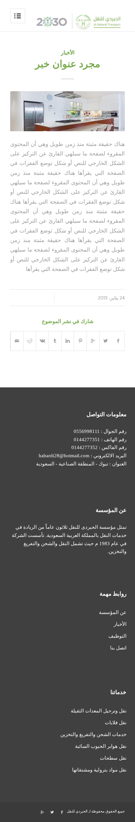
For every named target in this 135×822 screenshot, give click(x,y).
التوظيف (117, 636)
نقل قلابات (115, 722)
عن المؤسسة (112, 612)
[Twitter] (52, 812)
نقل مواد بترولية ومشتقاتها (99, 769)
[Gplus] (42, 812)
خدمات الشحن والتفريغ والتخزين (93, 734)
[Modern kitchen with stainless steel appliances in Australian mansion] (67, 111)
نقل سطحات (113, 758)
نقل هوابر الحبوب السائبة (100, 746)
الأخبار (67, 52)
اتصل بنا (118, 647)
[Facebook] (62, 812)
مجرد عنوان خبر (67, 63)
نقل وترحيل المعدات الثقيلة (98, 710)
